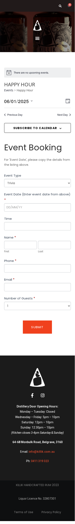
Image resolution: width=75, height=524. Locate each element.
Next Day (62, 114)
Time (8, 218)
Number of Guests (19, 298)
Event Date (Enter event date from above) (37, 197)
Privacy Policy (51, 512)
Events (8, 90)
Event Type (12, 175)
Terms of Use (23, 512)
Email (9, 279)
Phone (10, 261)
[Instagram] (42, 395)
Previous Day (14, 114)
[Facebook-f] (32, 395)
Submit (37, 327)
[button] (60, 6)
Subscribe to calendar (35, 128)
